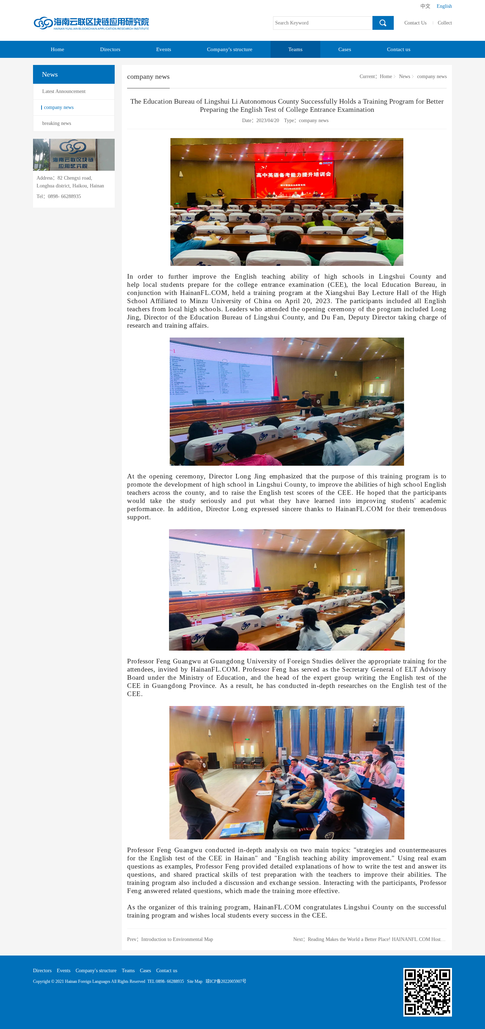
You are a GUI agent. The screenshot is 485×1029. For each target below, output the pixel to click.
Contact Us (415, 23)
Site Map (194, 981)
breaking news (56, 123)
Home (57, 49)
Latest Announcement (64, 91)
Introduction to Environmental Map (177, 939)
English (444, 6)
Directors (110, 49)
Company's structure (229, 49)
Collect (445, 23)
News (404, 76)
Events (163, 49)
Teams (295, 49)
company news (58, 107)
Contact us (398, 49)
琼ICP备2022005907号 (226, 981)
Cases (344, 49)
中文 (425, 6)
